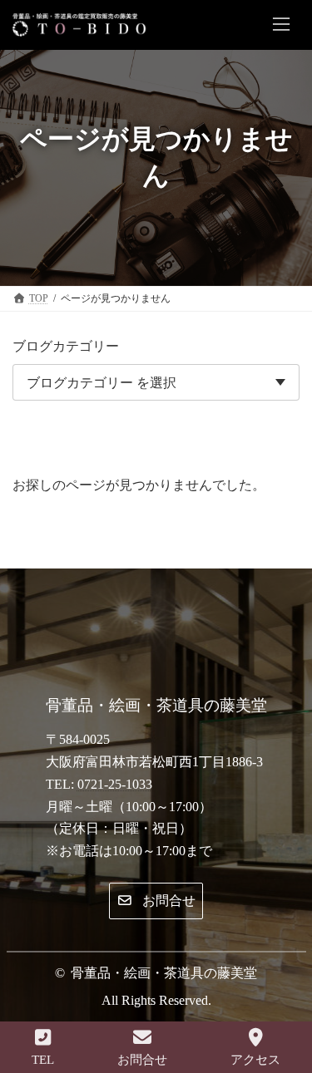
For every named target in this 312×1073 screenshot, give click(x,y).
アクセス (255, 1059)
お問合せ (142, 1059)
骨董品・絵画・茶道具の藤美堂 (164, 973)
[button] (155, 901)
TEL (43, 1059)
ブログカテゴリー (65, 346)
